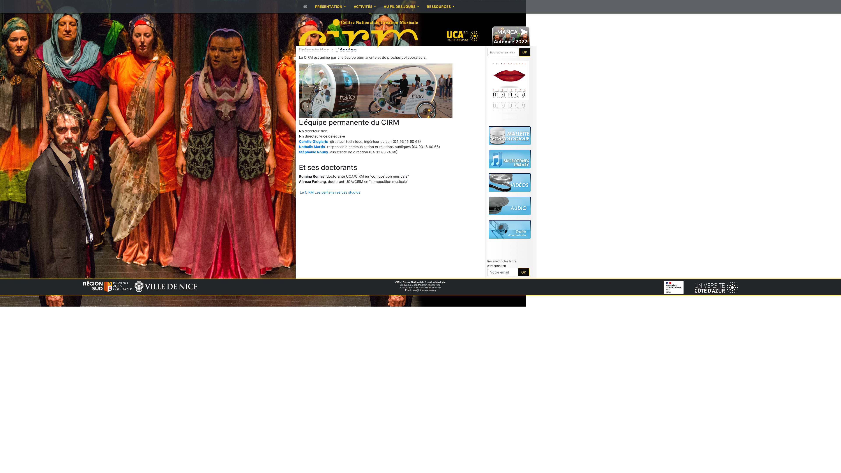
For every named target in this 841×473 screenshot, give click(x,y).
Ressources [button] (439, 6)
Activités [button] (363, 6)
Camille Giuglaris (313, 141)
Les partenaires (327, 192)
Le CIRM (307, 192)
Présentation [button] (329, 6)
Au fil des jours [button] (400, 6)
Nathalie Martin (312, 147)
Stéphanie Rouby (313, 152)
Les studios (350, 192)
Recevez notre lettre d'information (501, 263)
